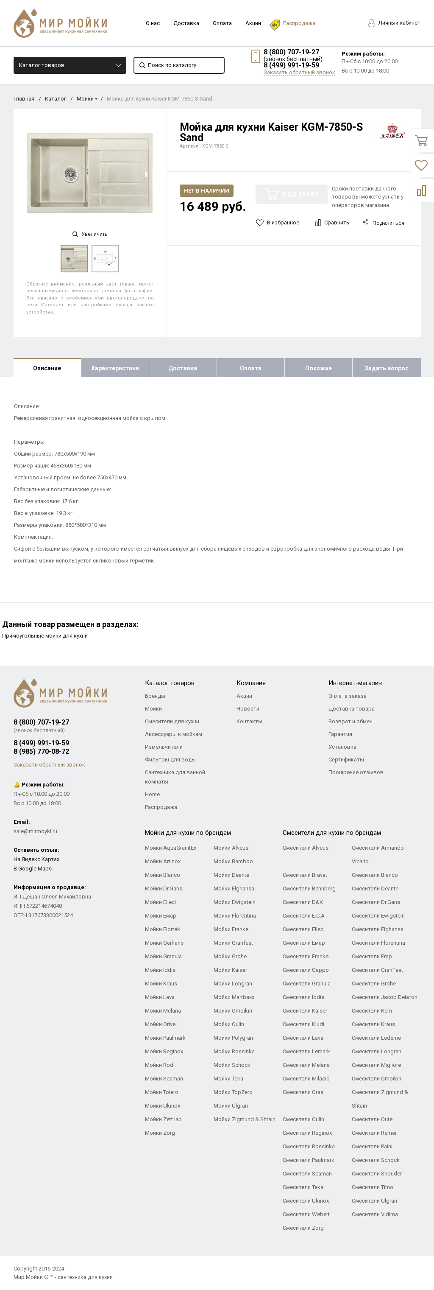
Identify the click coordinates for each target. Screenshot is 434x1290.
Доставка (186, 23)
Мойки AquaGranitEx (170, 848)
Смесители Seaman (307, 1173)
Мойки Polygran (233, 1038)
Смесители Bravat (305, 875)
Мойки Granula (163, 956)
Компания (251, 683)
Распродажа (299, 23)
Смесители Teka (303, 1187)
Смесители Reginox (307, 1133)
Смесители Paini (372, 1146)
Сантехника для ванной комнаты (175, 777)
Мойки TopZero (233, 1092)
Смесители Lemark (306, 1051)
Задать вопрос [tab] (386, 368)
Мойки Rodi (160, 1065)
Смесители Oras (303, 1092)
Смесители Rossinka (309, 1146)
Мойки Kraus (161, 983)
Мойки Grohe (230, 956)
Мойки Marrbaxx (234, 997)
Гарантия (340, 734)
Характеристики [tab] (115, 368)
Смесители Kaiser (305, 1010)
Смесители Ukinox (306, 1201)
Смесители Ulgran (374, 1201)
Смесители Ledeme (376, 1038)
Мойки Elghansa (234, 888)
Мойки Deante (231, 875)
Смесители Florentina (378, 943)
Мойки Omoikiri (233, 1010)
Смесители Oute (372, 1119)
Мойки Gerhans (164, 943)
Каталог (55, 98)
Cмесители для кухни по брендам (332, 833)
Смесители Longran (376, 1051)
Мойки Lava (160, 997)
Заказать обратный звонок (299, 72)
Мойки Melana (163, 1010)
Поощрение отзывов (356, 772)
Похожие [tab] (318, 368)
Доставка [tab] (182, 368)
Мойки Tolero (161, 1092)
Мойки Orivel (161, 1024)
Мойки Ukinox (162, 1106)
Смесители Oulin (303, 1119)
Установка (342, 747)
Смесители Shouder (377, 1173)
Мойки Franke (231, 929)
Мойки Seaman (164, 1078)
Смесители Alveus (305, 848)
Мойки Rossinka (234, 1051)
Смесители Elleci (304, 929)
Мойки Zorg (160, 1133)
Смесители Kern (372, 1010)
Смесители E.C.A (304, 915)
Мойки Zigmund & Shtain (244, 1119)
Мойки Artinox (163, 861)
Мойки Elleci (160, 902)
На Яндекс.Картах (36, 859)
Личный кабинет (398, 23)
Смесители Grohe (374, 983)
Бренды (155, 696)
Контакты (249, 721)
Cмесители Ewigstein (378, 915)
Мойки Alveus (231, 848)
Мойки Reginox (164, 1051)
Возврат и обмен (350, 721)
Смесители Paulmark (308, 1160)
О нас (153, 23)
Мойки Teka (228, 1078)
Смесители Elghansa (377, 929)
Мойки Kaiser (230, 970)
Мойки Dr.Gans (163, 888)
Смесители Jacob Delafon (384, 997)
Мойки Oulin (229, 1024)
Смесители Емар (304, 943)
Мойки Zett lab (163, 1119)
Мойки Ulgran (231, 1106)
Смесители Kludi (303, 1024)
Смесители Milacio (306, 1078)
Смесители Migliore (376, 1065)
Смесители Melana (306, 1065)
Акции (253, 23)
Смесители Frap (372, 956)
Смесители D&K (303, 902)
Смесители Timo (372, 1187)
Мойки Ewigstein (235, 902)
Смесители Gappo (306, 970)
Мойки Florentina (235, 915)
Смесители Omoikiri (376, 1078)
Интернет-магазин (355, 683)
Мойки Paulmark (165, 1038)
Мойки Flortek (162, 929)
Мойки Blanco (162, 875)
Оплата (222, 23)
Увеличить (93, 234)
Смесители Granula (307, 983)
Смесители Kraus (373, 1024)
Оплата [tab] (251, 368)
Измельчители (164, 747)
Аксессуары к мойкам (173, 734)
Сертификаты (346, 759)
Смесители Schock (376, 1160)
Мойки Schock (232, 1065)
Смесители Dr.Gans (376, 902)
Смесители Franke (305, 956)
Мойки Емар (160, 915)
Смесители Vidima (375, 1214)
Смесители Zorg (303, 1228)
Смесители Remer (374, 1133)
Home (152, 794)
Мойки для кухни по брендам (188, 833)
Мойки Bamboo (233, 861)
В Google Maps (33, 868)
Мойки (85, 98)
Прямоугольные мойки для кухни (45, 635)
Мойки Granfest (233, 943)
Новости (247, 708)
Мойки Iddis (160, 970)
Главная (24, 98)
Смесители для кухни (172, 721)
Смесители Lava (303, 1038)
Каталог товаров (41, 65)
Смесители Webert (306, 1214)
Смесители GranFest (377, 970)
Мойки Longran (233, 983)
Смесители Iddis (303, 997)
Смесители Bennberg (309, 888)
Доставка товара (351, 708)
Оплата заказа (347, 696)
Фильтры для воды (170, 759)
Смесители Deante (375, 888)
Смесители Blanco (375, 875)
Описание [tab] (47, 368)
